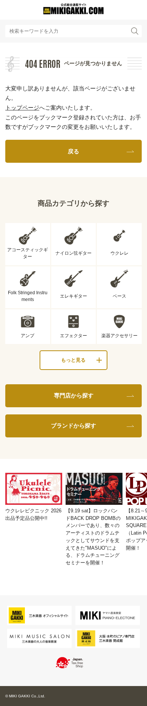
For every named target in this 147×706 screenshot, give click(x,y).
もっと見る (73, 360)
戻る (73, 151)
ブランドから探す (73, 425)
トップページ (22, 107)
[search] (134, 31)
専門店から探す (73, 395)
